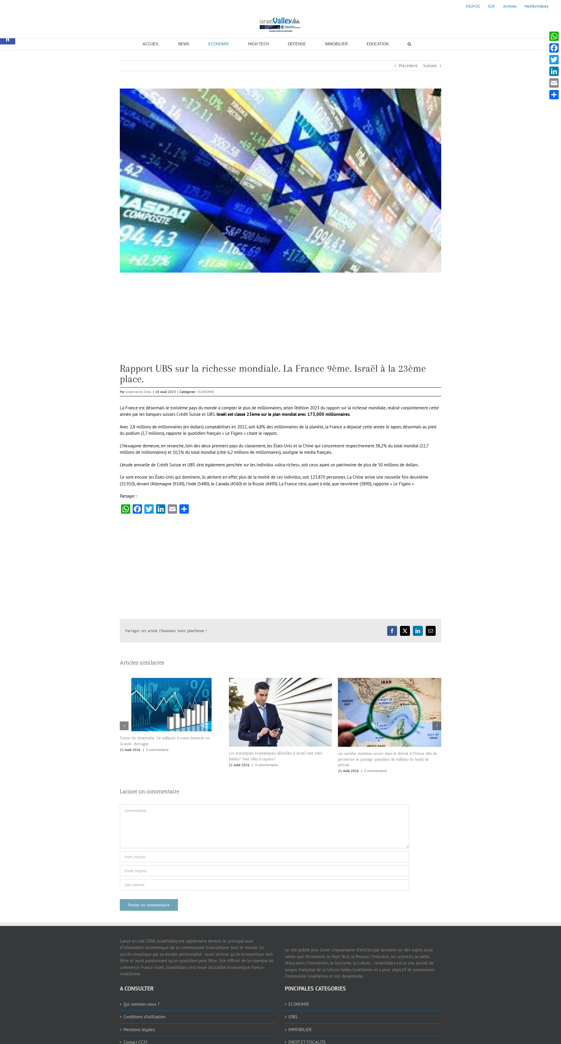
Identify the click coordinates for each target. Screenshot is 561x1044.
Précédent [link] (408, 65)
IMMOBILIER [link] (300, 1029)
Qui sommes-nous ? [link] (141, 1004)
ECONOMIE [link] (206, 391)
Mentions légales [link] (139, 1029)
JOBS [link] (292, 1016)
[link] (473, 6)
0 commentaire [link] (157, 765)
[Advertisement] (280, 322)
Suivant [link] (430, 65)
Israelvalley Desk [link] (138, 391)
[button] (124, 725)
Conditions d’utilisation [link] (144, 1016)
